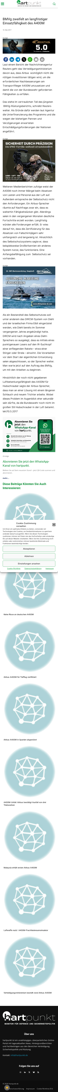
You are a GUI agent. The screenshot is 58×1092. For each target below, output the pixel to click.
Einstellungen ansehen (29, 563)
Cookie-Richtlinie (13, 568)
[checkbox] (7, 1087)
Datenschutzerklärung (33, 568)
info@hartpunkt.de (19, 1055)
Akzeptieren (29, 548)
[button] (54, 524)
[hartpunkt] (29, 3)
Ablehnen (29, 556)
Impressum (50, 568)
